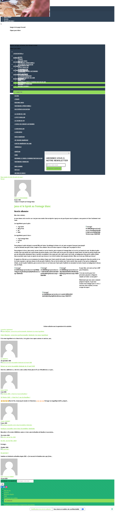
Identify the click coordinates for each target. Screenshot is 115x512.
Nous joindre (7, 17)
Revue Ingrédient (20, 137)
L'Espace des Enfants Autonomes (25, 124)
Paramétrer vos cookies (11, 498)
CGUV (5, 496)
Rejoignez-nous (22, 61)
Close (69, 153)
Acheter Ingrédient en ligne (26, 78)
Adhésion (17, 152)
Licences (6, 492)
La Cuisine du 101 (20, 121)
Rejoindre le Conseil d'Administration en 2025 (32, 82)
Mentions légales (9, 494)
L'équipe (20, 59)
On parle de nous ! (9, 21)
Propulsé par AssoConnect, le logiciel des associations (19, 505)
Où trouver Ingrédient (25, 76)
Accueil (20, 57)
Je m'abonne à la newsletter (9, 481)
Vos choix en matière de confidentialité (66, 509)
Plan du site (7, 491)
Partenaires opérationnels (26, 63)
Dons (19, 80)
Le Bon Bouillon (19, 129)
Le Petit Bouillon (23, 67)
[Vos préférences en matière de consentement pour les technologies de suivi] (112, 509)
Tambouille (18, 147)
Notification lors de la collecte (41, 509)
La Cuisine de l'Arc (23, 66)
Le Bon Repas (22, 72)
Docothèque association (25, 65)
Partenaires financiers (25, 84)
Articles (6, 19)
